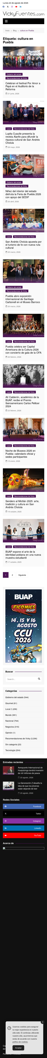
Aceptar (18, 1048)
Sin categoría (11, 744)
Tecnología (10, 750)
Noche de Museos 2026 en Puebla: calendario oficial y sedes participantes (20, 453)
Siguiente (22, 575)
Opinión (8, 732)
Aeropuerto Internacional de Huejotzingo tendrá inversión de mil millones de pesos (30, 770)
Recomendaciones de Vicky (17, 78)
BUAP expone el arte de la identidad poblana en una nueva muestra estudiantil (23, 554)
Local (9, 129)
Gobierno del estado (14, 74)
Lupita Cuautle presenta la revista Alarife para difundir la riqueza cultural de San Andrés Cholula (23, 138)
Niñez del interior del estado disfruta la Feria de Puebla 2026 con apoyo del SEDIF (23, 194)
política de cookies (20, 1041)
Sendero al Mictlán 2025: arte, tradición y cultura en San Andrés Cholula (22, 504)
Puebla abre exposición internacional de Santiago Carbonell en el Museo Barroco (23, 299)
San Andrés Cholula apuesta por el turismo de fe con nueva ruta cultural (24, 244)
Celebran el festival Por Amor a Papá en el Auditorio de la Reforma (23, 86)
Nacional (9, 720)
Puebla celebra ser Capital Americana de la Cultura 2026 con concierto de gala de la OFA (23, 349)
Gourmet (9, 703)
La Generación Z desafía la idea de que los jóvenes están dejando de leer (30, 785)
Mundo (8, 715)
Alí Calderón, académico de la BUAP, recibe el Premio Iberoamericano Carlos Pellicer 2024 (22, 401)
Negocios (9, 726)
